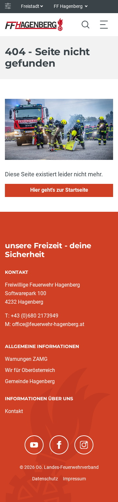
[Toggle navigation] (104, 24)
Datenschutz (45, 478)
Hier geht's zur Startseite (59, 190)
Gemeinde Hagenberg (30, 381)
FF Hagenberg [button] (69, 6)
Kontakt (14, 411)
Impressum (74, 478)
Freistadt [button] (30, 6)
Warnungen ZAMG (26, 359)
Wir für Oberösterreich (30, 370)
